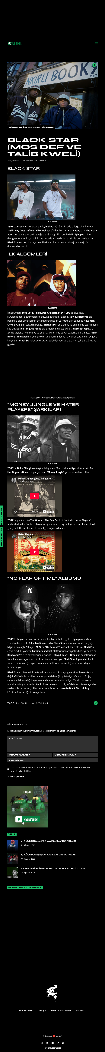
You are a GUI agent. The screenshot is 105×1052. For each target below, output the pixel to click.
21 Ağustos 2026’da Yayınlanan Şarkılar (48, 841)
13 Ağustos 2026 (28, 872)
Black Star (20, 703)
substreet (30, 160)
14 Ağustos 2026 (28, 858)
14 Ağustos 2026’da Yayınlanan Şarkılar (48, 854)
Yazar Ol (81, 1010)
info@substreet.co (52, 1047)
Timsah (47, 127)
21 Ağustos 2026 (28, 845)
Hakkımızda (26, 1010)
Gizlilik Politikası (61, 1010)
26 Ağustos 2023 (14, 160)
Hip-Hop (15, 127)
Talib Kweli (43, 703)
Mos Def (35, 703)
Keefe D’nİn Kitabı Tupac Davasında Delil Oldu (53, 868)
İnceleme (31, 127)
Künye (42, 1010)
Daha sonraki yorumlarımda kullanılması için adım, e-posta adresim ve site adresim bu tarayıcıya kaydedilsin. (51, 769)
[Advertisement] (52, 19)
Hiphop (28, 703)
